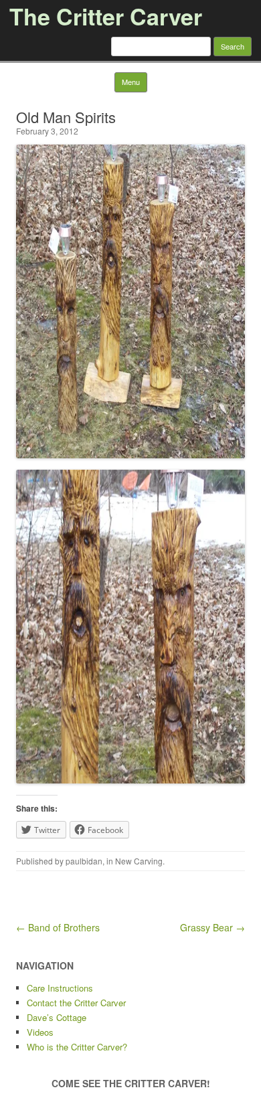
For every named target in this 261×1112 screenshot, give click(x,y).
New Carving (139, 860)
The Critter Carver (105, 16)
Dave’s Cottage (56, 1017)
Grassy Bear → (212, 927)
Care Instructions (60, 988)
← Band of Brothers (58, 927)
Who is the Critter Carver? (77, 1046)
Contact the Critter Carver (76, 1002)
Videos (40, 1032)
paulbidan (84, 860)
